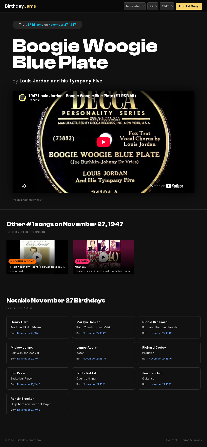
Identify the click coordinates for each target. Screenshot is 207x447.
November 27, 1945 (94, 358)
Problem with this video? (28, 199)
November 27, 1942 (94, 333)
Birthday (20, 6)
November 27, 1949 (28, 384)
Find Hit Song (189, 6)
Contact (171, 440)
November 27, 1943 (160, 333)
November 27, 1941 (28, 333)
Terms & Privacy (191, 440)
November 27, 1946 (160, 358)
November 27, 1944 (28, 358)
